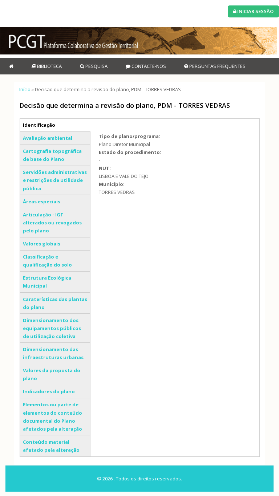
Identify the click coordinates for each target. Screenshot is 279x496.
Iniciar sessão (255, 11)
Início (25, 89)
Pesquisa (96, 66)
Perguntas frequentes (217, 66)
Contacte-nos (148, 66)
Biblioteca (49, 66)
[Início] (138, 40)
